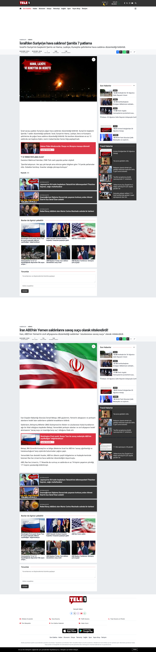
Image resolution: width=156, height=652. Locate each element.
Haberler (23, 39)
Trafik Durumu (85, 619)
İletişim (84, 8)
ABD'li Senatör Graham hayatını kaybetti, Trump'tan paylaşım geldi (57, 239)
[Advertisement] (78, 24)
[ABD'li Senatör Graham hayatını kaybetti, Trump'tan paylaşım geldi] (58, 230)
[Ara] (135, 3)
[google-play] (86, 631)
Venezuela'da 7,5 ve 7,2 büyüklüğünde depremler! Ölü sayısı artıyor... (32, 262)
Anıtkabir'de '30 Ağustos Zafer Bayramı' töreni (124, 94)
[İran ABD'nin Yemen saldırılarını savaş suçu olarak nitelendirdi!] (58, 365)
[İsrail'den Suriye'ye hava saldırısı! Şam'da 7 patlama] (58, 79)
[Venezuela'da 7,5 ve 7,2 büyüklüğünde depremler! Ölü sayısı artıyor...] (33, 252)
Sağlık (63, 8)
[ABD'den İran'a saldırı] (83, 230)
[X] (74, 613)
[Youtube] (81, 613)
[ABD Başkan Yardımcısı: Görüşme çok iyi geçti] (83, 252)
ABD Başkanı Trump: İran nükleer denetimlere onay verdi (57, 261)
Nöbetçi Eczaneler (27, 619)
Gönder (24, 291)
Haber (35, 8)
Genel (115, 90)
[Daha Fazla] (127, 51)
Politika (116, 135)
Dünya (49, 8)
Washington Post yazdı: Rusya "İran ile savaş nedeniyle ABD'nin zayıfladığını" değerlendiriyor (32, 240)
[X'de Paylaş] (120, 51)
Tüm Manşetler (26, 623)
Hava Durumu (56, 619)
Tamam (135, 649)
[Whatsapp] (84, 613)
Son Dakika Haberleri (57, 623)
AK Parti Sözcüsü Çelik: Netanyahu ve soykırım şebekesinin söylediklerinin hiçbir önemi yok (123, 139)
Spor (69, 8)
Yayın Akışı (76, 8)
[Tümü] (134, 86)
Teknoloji (56, 8)
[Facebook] (71, 613)
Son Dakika (27, 8)
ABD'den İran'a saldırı (78, 238)
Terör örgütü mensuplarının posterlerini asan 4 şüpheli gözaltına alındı (123, 112)
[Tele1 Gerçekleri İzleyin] (25, 3)
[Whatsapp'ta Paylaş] (124, 51)
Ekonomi (42, 8)
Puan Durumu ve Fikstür (117, 619)
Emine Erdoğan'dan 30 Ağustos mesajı (123, 130)
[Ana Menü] (135, 8)
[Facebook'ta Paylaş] (117, 51)
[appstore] (70, 631)
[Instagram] (78, 613)
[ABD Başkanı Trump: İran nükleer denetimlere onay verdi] (58, 252)
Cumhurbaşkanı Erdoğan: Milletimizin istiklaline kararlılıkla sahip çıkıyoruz (123, 103)
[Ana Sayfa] (21, 8)
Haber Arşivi (84, 623)
